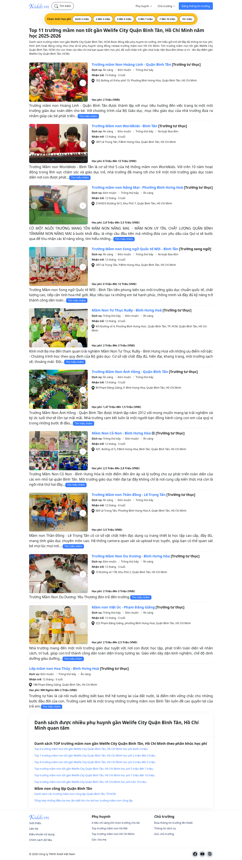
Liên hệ (33, 828)
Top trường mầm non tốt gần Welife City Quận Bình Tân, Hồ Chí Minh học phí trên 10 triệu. (90, 782)
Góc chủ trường (164, 834)
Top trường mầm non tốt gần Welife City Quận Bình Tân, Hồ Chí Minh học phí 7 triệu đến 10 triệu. (94, 775)
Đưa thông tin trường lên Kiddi (173, 823)
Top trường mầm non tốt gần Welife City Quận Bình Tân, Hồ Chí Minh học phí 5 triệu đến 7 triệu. (94, 769)
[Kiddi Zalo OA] (209, 854)
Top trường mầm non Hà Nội (110, 828)
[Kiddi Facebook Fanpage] (195, 854)
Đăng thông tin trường (196, 6)
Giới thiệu (35, 823)
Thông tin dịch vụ (165, 828)
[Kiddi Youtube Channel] (202, 854)
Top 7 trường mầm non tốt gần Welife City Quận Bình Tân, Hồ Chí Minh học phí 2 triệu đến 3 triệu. (95, 755)
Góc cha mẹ (99, 839)
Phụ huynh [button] (142, 6)
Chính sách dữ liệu (40, 840)
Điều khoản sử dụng (41, 834)
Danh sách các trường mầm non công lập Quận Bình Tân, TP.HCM (75, 794)
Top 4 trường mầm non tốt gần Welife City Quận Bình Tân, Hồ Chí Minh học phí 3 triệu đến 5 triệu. (95, 762)
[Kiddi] (39, 6)
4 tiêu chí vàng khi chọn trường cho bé (116, 823)
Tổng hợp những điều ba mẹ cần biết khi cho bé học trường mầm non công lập (83, 800)
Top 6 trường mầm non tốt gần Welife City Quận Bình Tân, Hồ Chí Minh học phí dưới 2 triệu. (91, 749)
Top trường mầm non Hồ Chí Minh (113, 834)
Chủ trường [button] (165, 6)
